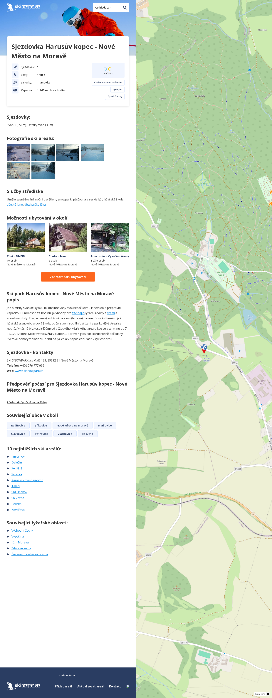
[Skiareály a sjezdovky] (128, 686)
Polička (16, 504)
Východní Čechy (22, 530)
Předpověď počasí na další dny (27, 402)
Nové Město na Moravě (72, 425)
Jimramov (18, 456)
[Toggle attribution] (268, 694)
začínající (78, 313)
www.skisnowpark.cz (29, 371)
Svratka (16, 474)
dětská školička (35, 204)
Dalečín (16, 462)
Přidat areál (63, 686)
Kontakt (115, 686)
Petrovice (41, 434)
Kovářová (18, 510)
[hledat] (125, 7)
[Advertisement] (34, 581)
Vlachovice (65, 434)
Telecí (15, 486)
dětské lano (15, 204)
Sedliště (16, 468)
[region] (204, 349)
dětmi (111, 313)
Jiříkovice (41, 425)
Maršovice (105, 425)
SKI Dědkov (19, 492)
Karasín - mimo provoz (27, 480)
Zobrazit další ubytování (68, 277)
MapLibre (260, 693)
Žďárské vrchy (115, 96)
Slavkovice (18, 434)
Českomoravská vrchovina (108, 82)
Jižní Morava (20, 542)
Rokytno (87, 434)
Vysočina (117, 89)
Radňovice (18, 425)
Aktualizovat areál (90, 686)
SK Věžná (17, 498)
